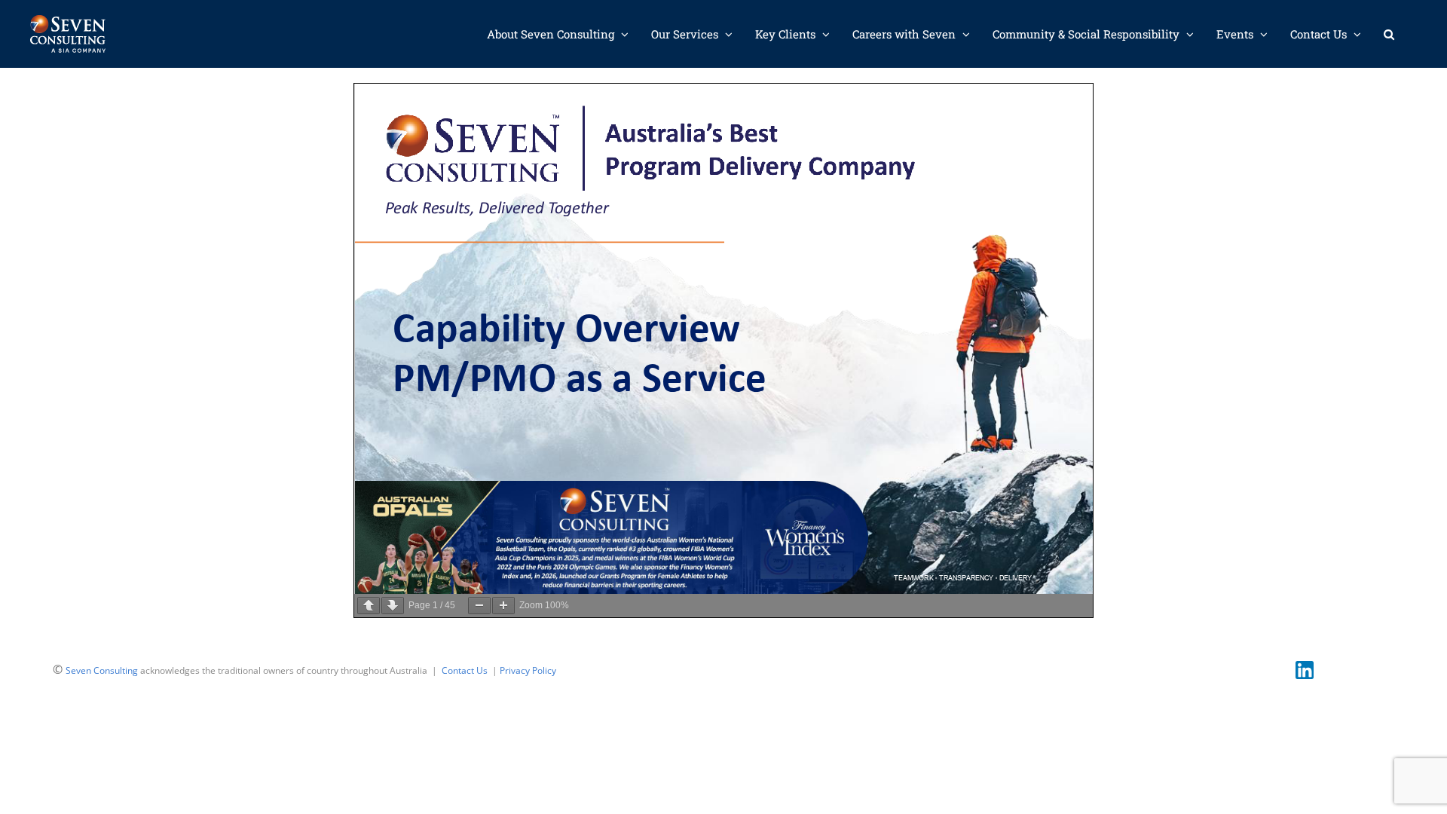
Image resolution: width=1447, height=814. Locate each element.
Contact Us (465, 670)
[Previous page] (368, 605)
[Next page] (392, 605)
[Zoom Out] (479, 605)
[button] (1389, 34)
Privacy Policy (528, 670)
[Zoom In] (503, 605)
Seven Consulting (102, 670)
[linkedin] (1305, 667)
